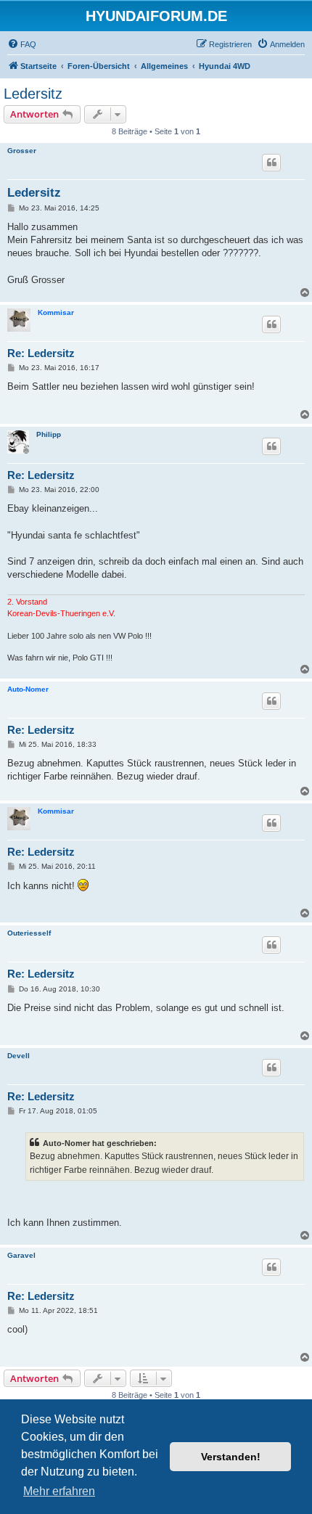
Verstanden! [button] (230, 1456)
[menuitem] (21, 44)
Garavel (21, 1255)
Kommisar (56, 312)
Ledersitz (33, 94)
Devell (18, 1056)
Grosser (21, 151)
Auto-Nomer (28, 689)
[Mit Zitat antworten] (271, 162)
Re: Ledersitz (41, 353)
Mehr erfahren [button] (59, 1491)
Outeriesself (29, 933)
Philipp (48, 434)
